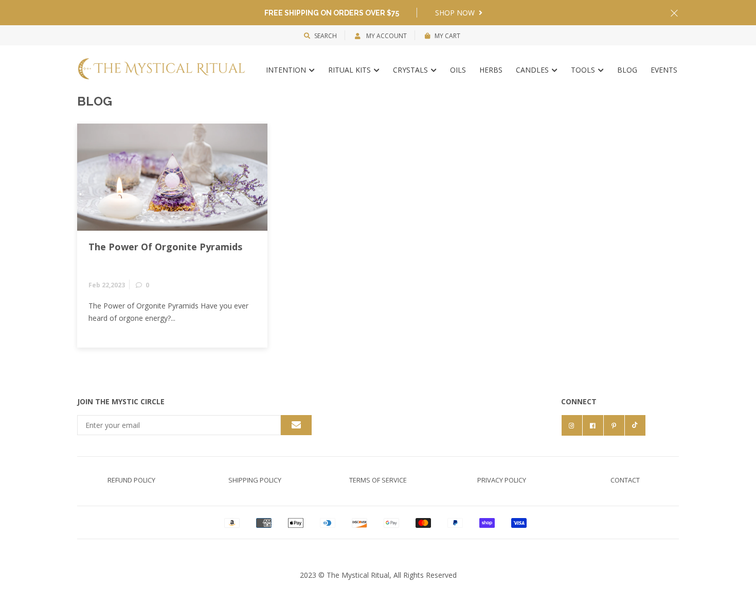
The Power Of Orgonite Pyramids (165, 247)
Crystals (411, 70)
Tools (584, 70)
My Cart (447, 35)
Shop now (456, 13)
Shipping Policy (254, 480)
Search (325, 35)
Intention (287, 70)
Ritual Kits (350, 70)
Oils (458, 70)
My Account (386, 35)
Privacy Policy (501, 480)
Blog (627, 70)
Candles (533, 70)
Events (664, 70)
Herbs (490, 70)
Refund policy (131, 480)
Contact (625, 480)
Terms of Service (378, 480)
